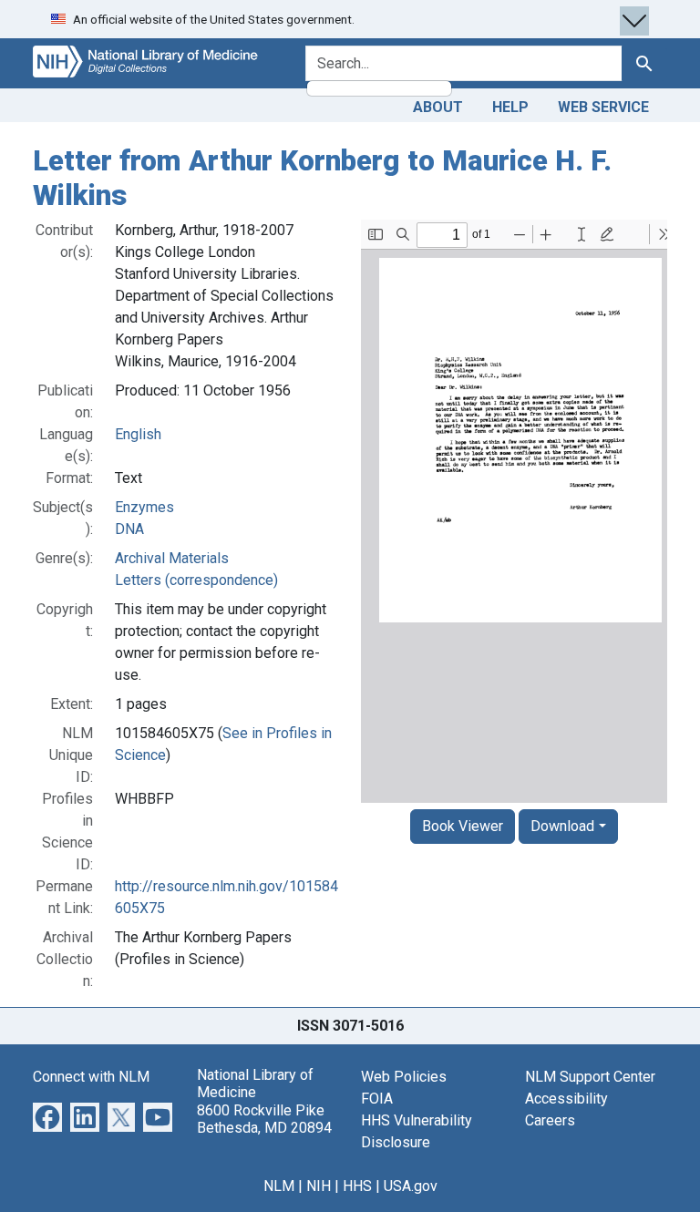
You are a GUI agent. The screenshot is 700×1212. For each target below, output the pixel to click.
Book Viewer (462, 826)
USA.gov (411, 1186)
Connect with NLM (91, 1076)
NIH (318, 1186)
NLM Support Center (590, 1076)
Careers (550, 1120)
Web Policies (404, 1076)
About (438, 107)
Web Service (603, 107)
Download (562, 826)
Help (510, 107)
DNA (129, 529)
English (138, 434)
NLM (278, 1186)
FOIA (377, 1098)
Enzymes (144, 507)
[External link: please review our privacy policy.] (47, 1116)
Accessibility (566, 1098)
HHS (357, 1186)
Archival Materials (172, 558)
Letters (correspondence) (196, 580)
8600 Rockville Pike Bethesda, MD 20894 (264, 1119)
